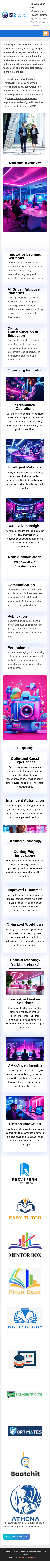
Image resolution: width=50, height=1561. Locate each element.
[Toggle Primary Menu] (46, 33)
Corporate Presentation (16, 1537)
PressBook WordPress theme (30, 1558)
